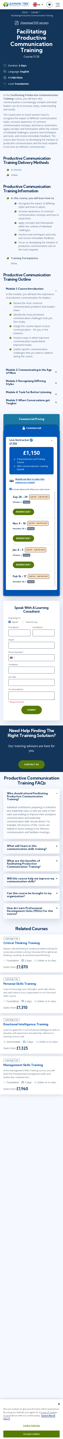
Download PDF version (34, 23)
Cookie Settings (31, 1425)
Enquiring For (14, 618)
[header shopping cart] (49, 5)
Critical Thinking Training (21, 943)
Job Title (12, 677)
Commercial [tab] (33, 428)
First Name (13, 627)
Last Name (38, 627)
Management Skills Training (23, 1065)
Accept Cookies (31, 1433)
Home (25, 12)
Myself (15, 622)
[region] (33, 539)
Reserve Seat (23, 511)
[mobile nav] (58, 4)
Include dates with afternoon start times (31, 489)
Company (13, 664)
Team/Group (31, 622)
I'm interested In (15, 689)
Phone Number (16, 652)
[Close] (59, 1404)
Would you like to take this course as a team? (30, 481)
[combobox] (12, 658)
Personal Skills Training (19, 983)
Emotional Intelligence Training (25, 1024)
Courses (34, 12)
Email (11, 639)
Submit (31, 709)
